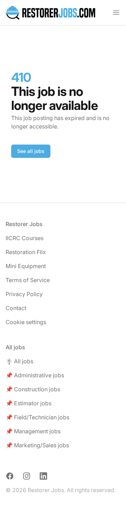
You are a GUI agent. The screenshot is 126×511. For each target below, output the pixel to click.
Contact (16, 308)
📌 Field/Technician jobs (37, 417)
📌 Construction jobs (33, 389)
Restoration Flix (26, 251)
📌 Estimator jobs (28, 403)
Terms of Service (28, 280)
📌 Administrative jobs (35, 375)
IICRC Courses (24, 237)
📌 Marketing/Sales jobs (37, 445)
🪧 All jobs (19, 361)
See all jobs (30, 151)
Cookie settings (26, 322)
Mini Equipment (26, 266)
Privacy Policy (24, 294)
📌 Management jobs (33, 431)
